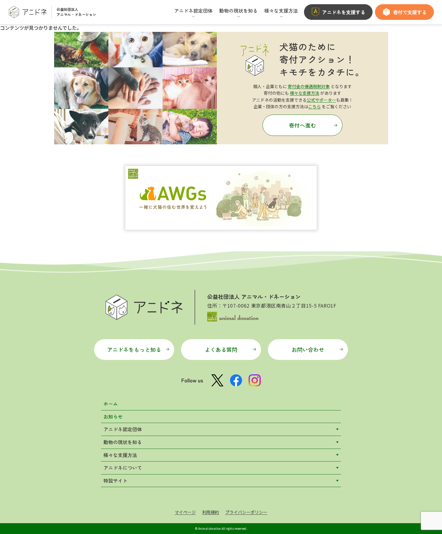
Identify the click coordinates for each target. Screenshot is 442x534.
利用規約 (210, 512)
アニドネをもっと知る (134, 349)
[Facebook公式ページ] (236, 380)
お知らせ (113, 416)
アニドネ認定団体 (122, 429)
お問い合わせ (308, 349)
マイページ (185, 512)
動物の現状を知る (122, 442)
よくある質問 (221, 349)
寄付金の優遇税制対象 (309, 86)
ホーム (110, 403)
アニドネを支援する (343, 12)
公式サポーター (321, 100)
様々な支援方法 (304, 93)
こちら (314, 106)
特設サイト (115, 480)
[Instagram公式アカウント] (255, 380)
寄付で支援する (410, 12)
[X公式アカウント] (217, 380)
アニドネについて (122, 467)
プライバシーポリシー (246, 512)
